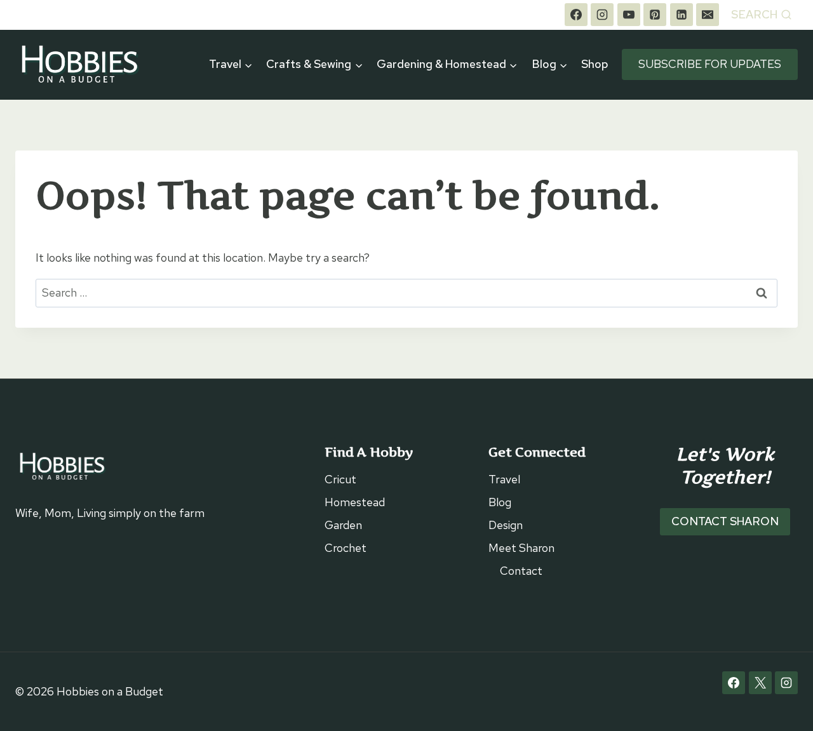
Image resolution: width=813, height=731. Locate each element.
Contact (521, 570)
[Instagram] (602, 14)
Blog (499, 502)
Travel (504, 479)
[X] (760, 682)
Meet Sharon (521, 547)
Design (505, 525)
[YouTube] (628, 14)
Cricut (340, 479)
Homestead (355, 502)
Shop (594, 64)
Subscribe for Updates (709, 64)
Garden (343, 525)
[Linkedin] (681, 14)
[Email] (707, 14)
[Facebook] (576, 14)
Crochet (345, 547)
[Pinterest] (654, 14)
